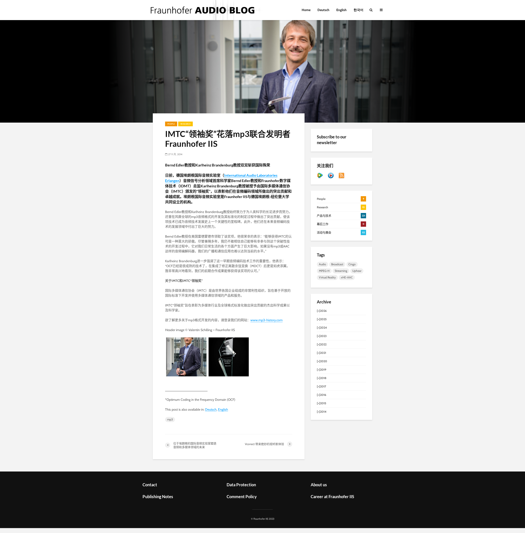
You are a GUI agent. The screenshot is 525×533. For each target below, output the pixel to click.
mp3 (170, 419)
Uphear (356, 271)
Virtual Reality (327, 277)
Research (185, 124)
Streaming (341, 271)
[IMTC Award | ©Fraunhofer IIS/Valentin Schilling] (186, 356)
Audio (322, 264)
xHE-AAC (347, 277)
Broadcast (337, 264)
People (171, 124)
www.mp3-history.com (266, 320)
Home (306, 10)
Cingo (352, 264)
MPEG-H (324, 271)
